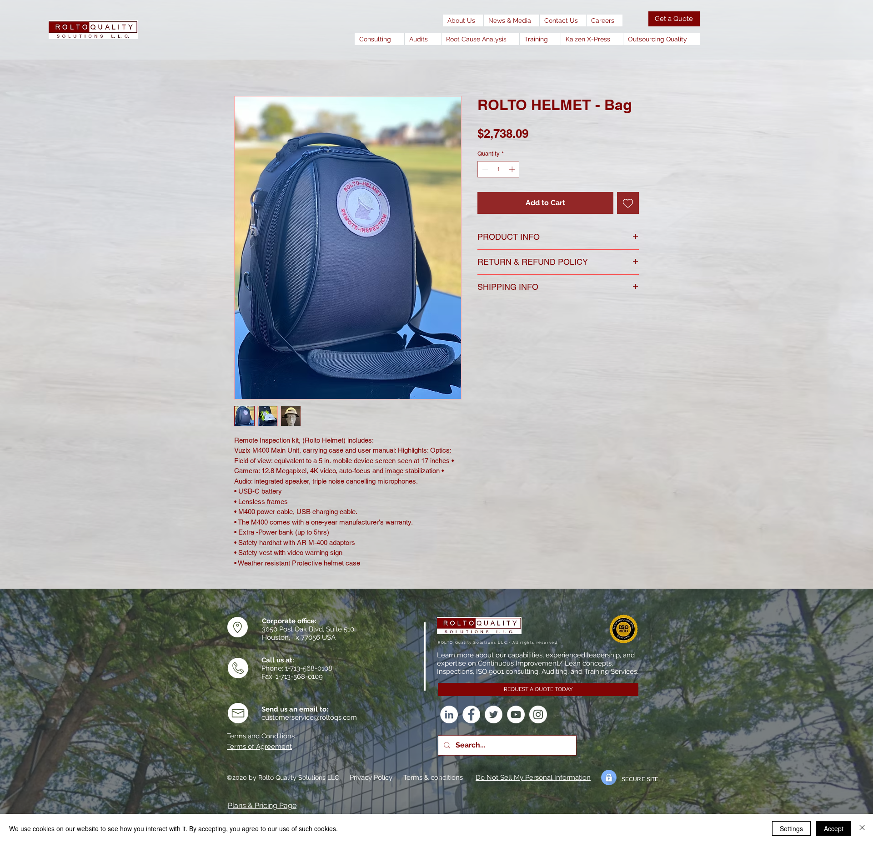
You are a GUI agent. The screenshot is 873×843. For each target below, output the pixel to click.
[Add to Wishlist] (628, 203)
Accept (833, 828)
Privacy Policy (371, 777)
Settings (791, 828)
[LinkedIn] (449, 714)
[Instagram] (538, 714)
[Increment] (512, 169)
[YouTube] (516, 714)
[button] (511, 20)
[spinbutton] (498, 169)
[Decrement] (484, 169)
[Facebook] (471, 714)
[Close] (862, 828)
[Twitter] (493, 714)
